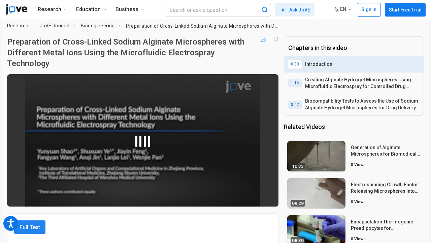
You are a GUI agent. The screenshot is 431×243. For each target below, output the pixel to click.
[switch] (200, 197)
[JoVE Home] (16, 9)
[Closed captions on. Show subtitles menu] (252, 197)
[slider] (105, 196)
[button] (267, 84)
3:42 (295, 104)
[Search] (264, 9)
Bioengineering (98, 25)
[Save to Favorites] (275, 39)
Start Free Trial (405, 9)
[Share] (263, 39)
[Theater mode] (267, 197)
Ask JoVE (299, 9)
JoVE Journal (55, 25)
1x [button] (238, 197)
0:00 (295, 64)
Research (17, 25)
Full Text (30, 227)
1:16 (295, 83)
